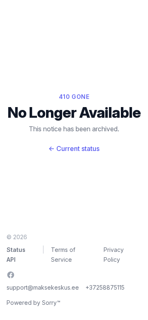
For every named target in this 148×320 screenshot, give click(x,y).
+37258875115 (105, 287)
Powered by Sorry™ (33, 302)
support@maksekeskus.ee (43, 287)
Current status (74, 148)
